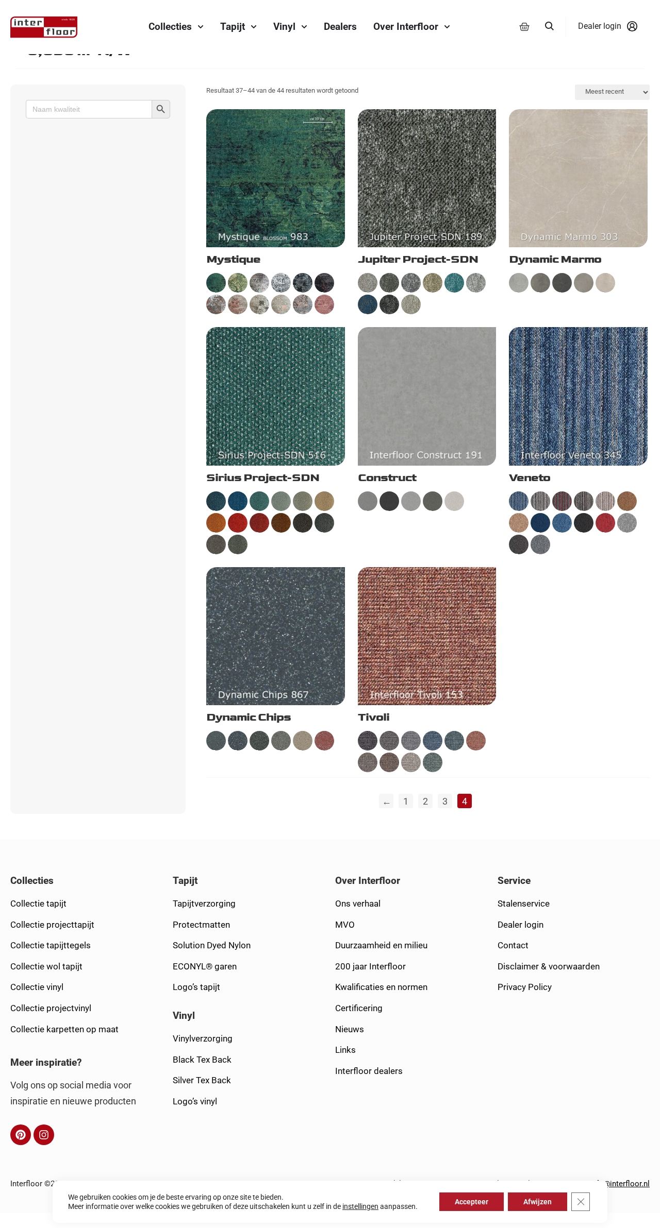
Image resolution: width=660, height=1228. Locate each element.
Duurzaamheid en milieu (381, 945)
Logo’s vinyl (195, 1101)
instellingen (360, 1206)
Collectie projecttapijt (52, 924)
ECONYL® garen (205, 966)
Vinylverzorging (203, 1038)
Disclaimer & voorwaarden (549, 966)
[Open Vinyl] (304, 27)
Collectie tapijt (38, 903)
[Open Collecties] (200, 27)
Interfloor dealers (369, 1071)
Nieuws (349, 1029)
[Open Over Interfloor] (447, 27)
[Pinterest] (20, 1134)
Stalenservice (524, 903)
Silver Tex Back (202, 1080)
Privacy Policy (525, 987)
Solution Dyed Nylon (212, 945)
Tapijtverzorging (204, 903)
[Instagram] (44, 1134)
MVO (345, 924)
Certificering (359, 1008)
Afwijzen (537, 1202)
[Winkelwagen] (524, 26)
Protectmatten (201, 924)
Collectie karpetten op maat (64, 1029)
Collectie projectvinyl (50, 1008)
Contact (513, 945)
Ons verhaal (358, 903)
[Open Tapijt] (254, 27)
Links (345, 1050)
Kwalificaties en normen (381, 987)
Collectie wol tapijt (46, 966)
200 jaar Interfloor (370, 966)
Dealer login (520, 924)
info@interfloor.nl (619, 1183)
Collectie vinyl (36, 987)
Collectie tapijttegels (50, 945)
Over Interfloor (367, 880)
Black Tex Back (202, 1059)
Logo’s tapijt (196, 987)
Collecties (32, 880)
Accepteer (471, 1202)
